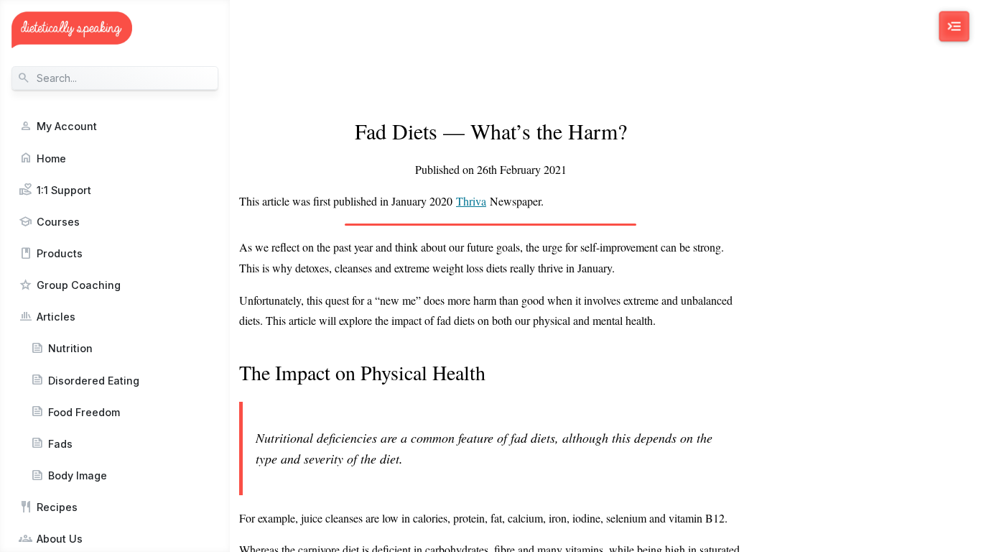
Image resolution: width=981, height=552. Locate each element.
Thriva (471, 200)
